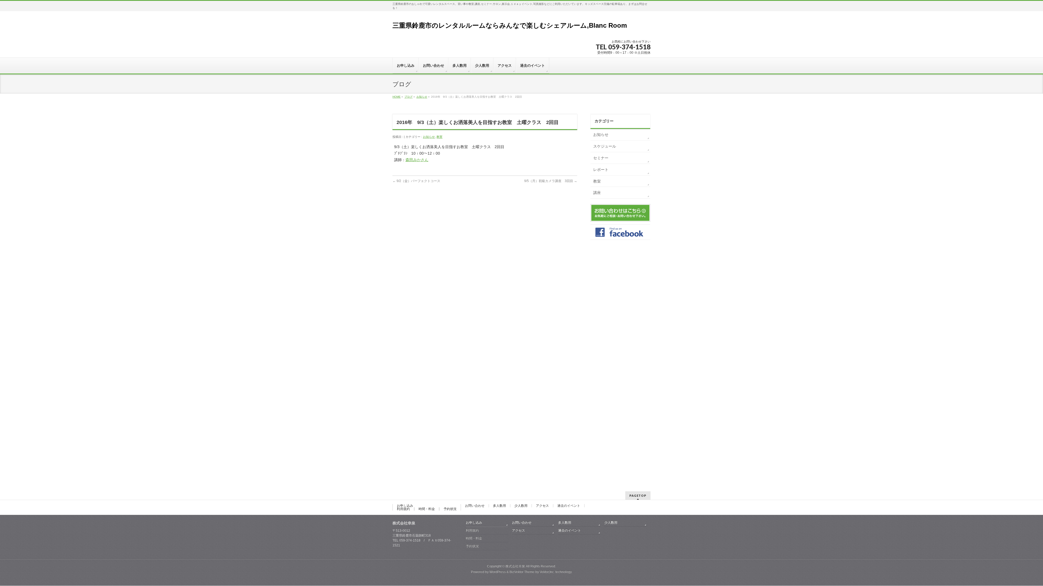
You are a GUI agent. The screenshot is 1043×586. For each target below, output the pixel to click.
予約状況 (450, 509)
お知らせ (421, 96)
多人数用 (499, 505)
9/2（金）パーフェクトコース (416, 181)
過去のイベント (568, 505)
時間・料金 (427, 509)
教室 (439, 136)
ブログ (408, 96)
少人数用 (520, 505)
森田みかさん (417, 160)
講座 (597, 192)
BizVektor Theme (522, 572)
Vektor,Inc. (547, 572)
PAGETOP (637, 495)
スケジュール (604, 146)
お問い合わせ (475, 505)
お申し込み (405, 505)
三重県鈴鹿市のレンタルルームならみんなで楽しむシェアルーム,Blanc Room (509, 25)
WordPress (497, 572)
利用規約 (403, 509)
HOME (396, 96)
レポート (600, 169)
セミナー (600, 158)
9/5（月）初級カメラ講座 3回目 (550, 181)
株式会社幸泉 (515, 566)
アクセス (542, 505)
